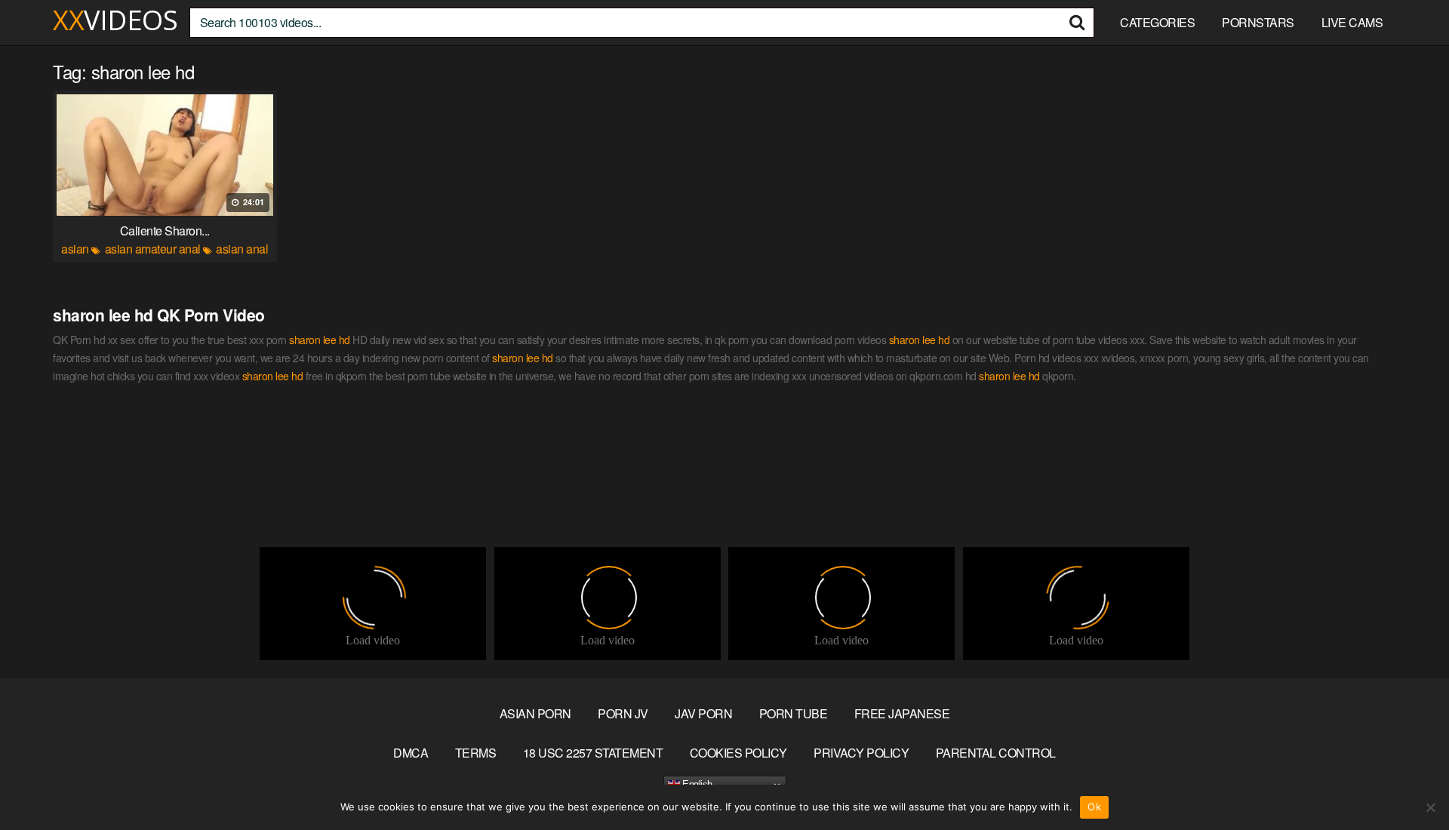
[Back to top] (1407, 782)
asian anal (242, 248)
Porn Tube (793, 713)
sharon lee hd (319, 339)
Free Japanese (902, 713)
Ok (1094, 807)
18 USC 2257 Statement (593, 752)
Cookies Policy (738, 752)
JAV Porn (703, 713)
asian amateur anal (153, 248)
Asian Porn (535, 713)
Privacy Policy (861, 752)
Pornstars (1258, 22)
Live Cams (1352, 22)
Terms (476, 752)
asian (75, 248)
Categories (1157, 22)
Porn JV (623, 713)
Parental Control (996, 752)
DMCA (410, 752)
